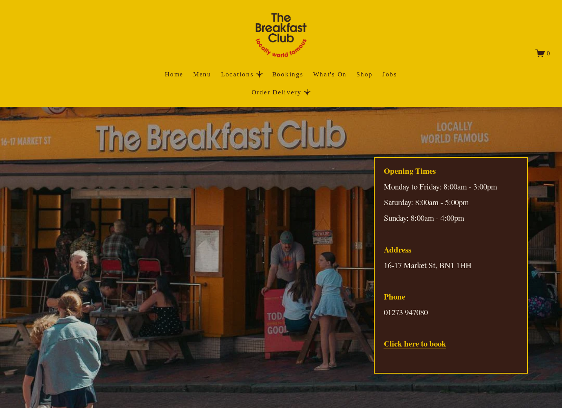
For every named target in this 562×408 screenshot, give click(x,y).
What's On (330, 74)
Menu (202, 74)
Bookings (288, 74)
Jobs (389, 74)
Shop (364, 74)
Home (174, 74)
